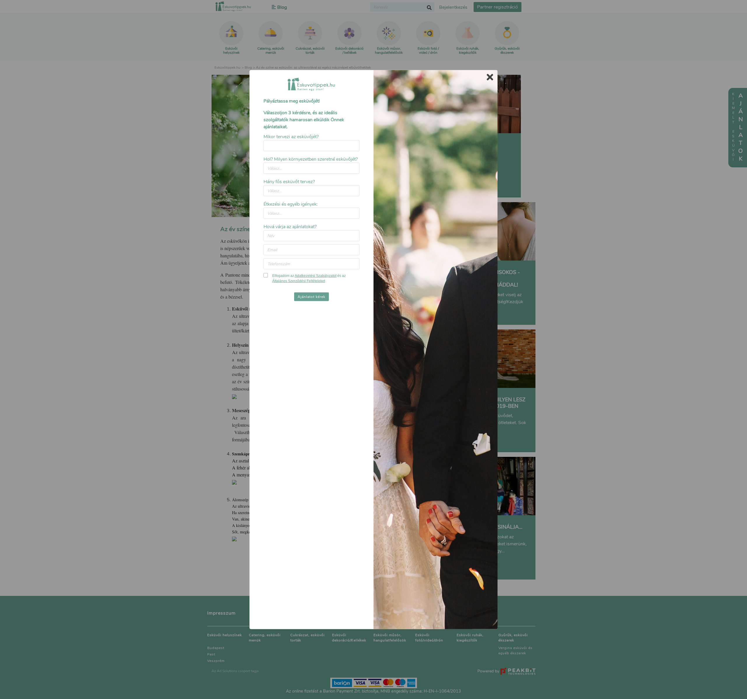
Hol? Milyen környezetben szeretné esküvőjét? (310, 159)
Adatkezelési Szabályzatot (315, 276)
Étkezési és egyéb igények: (290, 204)
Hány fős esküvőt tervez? (289, 181)
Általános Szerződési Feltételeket (298, 281)
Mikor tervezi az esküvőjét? (291, 136)
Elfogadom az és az (309, 278)
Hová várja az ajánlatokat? (290, 226)
